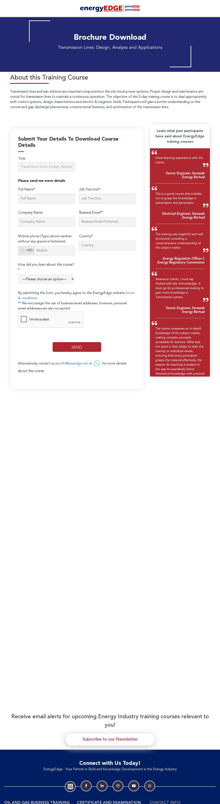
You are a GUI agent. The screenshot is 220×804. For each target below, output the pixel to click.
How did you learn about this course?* (46, 267)
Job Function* (89, 189)
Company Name (30, 212)
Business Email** (91, 212)
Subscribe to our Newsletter (110, 739)
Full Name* (26, 189)
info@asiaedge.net (74, 363)
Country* (86, 236)
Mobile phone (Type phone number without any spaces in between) (45, 239)
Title (21, 159)
